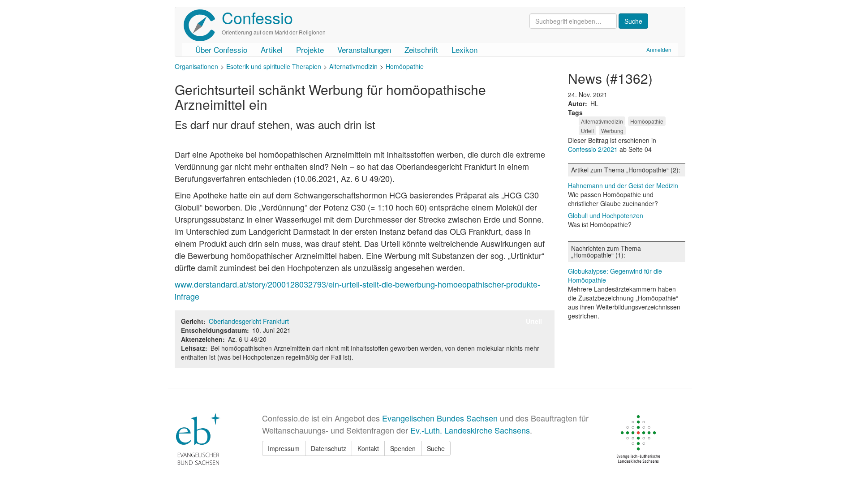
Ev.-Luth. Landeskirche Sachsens (470, 430)
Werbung (612, 130)
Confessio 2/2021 (593, 149)
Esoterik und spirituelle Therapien (273, 66)
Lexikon (464, 49)
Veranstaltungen (364, 49)
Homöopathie (405, 66)
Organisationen (196, 66)
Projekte (310, 49)
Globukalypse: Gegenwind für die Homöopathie (615, 275)
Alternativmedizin (353, 66)
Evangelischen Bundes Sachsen (440, 418)
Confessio (257, 17)
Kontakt (368, 448)
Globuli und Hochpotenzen (605, 215)
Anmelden (658, 49)
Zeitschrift (421, 49)
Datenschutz (328, 448)
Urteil (587, 130)
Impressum (284, 448)
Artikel (272, 49)
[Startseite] (203, 25)
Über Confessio (221, 49)
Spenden (403, 448)
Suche (436, 448)
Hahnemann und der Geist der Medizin (623, 185)
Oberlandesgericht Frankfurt (249, 321)
